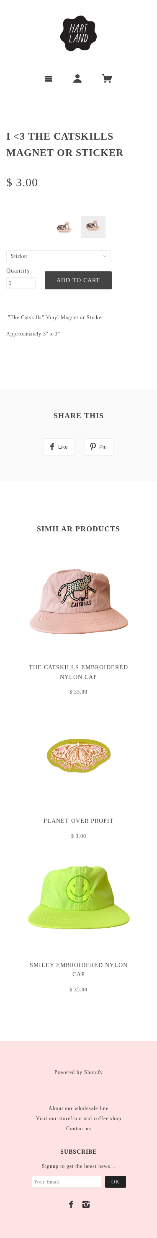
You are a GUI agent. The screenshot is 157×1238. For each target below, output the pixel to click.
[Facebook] (71, 1204)
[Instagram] (86, 1204)
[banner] (79, 34)
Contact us (78, 1128)
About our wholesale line (78, 1108)
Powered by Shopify (78, 1072)
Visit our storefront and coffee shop (78, 1118)
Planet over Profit (79, 821)
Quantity (18, 271)
